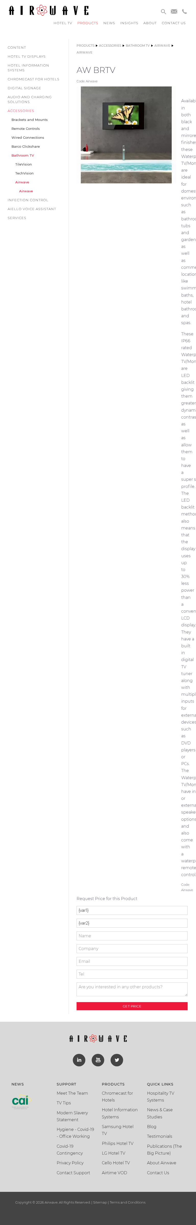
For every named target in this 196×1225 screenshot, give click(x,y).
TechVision (24, 173)
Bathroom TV (22, 155)
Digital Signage (24, 88)
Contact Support (73, 1172)
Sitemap (100, 1202)
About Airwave (161, 1162)
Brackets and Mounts (29, 120)
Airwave (22, 182)
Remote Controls (25, 129)
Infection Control (28, 200)
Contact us (174, 23)
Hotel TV (63, 23)
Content (17, 47)
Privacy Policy (70, 1162)
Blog (151, 1126)
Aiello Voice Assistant (32, 209)
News (109, 23)
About (150, 23)
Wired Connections (27, 137)
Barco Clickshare (25, 146)
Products (87, 23)
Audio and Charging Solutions (30, 99)
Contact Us (158, 1172)
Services (17, 218)
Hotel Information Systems (28, 67)
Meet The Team (72, 1093)
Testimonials (159, 1136)
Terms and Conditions (127, 1202)
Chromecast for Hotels (33, 79)
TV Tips (64, 1103)
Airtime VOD (114, 1172)
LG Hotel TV (113, 1153)
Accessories (21, 111)
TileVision (23, 164)
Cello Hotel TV (116, 1162)
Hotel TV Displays (27, 56)
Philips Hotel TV (117, 1143)
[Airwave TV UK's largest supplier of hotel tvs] (49, 9)
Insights (129, 23)
